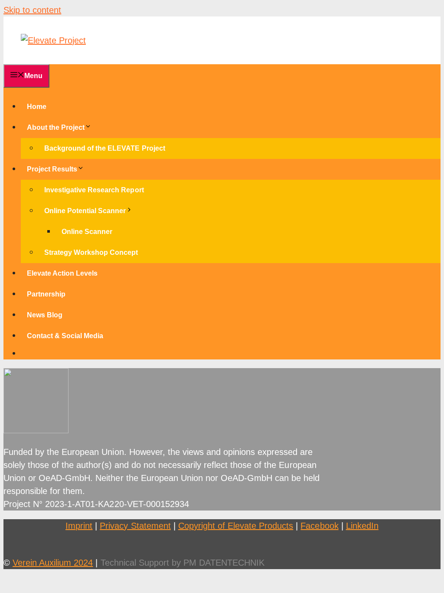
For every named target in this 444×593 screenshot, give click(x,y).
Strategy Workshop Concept (91, 252)
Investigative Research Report (94, 190)
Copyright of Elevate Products (236, 525)
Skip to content (32, 10)
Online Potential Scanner (85, 210)
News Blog (44, 315)
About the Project (56, 127)
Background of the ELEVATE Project (104, 148)
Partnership (46, 294)
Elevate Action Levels (62, 273)
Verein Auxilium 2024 (53, 562)
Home (36, 106)
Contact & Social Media (65, 335)
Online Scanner (87, 231)
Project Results (52, 169)
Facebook (319, 525)
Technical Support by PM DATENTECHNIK (183, 562)
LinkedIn (362, 525)
